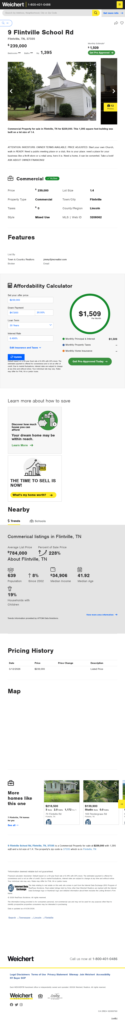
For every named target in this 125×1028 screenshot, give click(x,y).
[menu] (120, 4)
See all (12, 825)
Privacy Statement (57, 974)
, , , (31, 845)
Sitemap (73, 974)
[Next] (121, 804)
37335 (66, 849)
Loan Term (13, 320)
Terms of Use (38, 974)
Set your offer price (18, 295)
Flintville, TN (89, 849)
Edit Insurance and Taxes (24, 347)
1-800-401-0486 (39, 5)
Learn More (22, 445)
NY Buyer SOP (18, 978)
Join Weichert (87, 974)
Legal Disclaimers (20, 974)
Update (18, 357)
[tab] (14, 522)
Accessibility (103, 974)
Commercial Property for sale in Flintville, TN (32, 128)
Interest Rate (14, 333)
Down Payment (15, 307)
